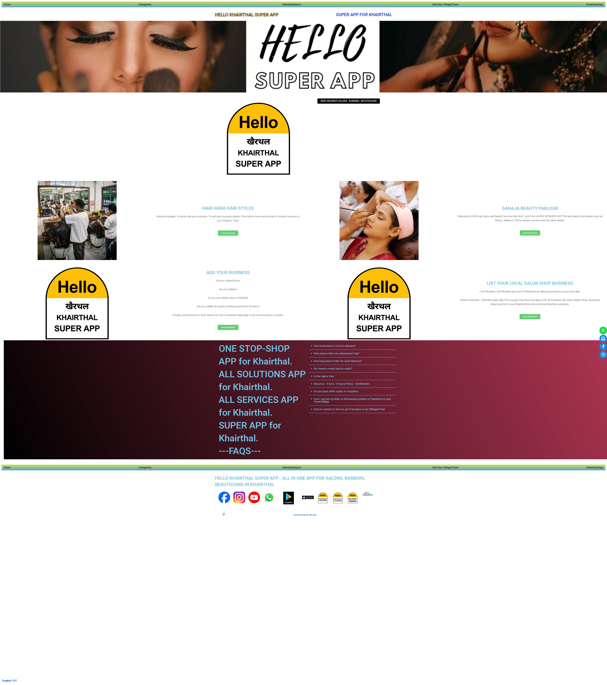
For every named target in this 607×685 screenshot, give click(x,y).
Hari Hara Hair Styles (228, 208)
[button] (352, 346)
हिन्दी (14, 680)
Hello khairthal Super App (247, 14)
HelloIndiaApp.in (291, 4)
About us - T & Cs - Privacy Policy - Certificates (341, 383)
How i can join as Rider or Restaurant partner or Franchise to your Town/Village (352, 400)
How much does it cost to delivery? (335, 345)
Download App (594, 4)
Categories (145, 4)
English (6, 680)
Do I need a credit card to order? (333, 368)
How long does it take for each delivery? (338, 361)
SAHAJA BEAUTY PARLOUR (530, 208)
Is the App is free (324, 376)
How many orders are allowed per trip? (336, 353)
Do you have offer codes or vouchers (336, 391)
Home (7, 4)
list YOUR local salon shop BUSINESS (530, 283)
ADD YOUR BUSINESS (228, 272)
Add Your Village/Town (445, 4)
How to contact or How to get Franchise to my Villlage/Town (349, 409)
